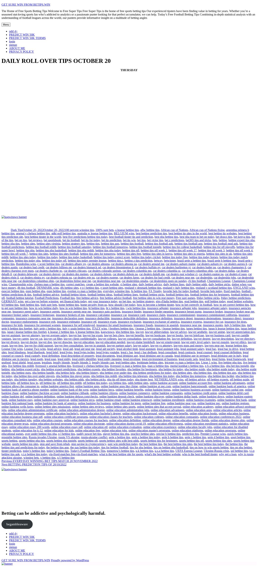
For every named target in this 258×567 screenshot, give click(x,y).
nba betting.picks (95, 379)
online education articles (227, 410)
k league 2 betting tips (61, 332)
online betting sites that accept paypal (159, 406)
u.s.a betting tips (164, 450)
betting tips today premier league (87, 260)
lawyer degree (202, 338)
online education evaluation (125, 427)
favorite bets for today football (181, 291)
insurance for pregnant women (42, 325)
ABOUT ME (17, 48)
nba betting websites (51, 379)
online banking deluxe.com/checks (77, 396)
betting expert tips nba (241, 240)
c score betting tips (48, 264)
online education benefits (173, 413)
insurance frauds (143, 325)
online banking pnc (208, 403)
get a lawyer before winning (41, 301)
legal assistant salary (192, 349)
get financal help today (73, 301)
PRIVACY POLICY (21, 51)
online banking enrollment (169, 399)
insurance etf (88, 321)
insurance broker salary (15, 315)
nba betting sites (182, 372)
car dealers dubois (100, 274)
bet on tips (21, 240)
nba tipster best (144, 379)
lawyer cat (36, 338)
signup (13, 44)
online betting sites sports (120, 406)
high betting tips (29, 304)
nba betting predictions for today (152, 372)
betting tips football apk (159, 243)
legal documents (105, 355)
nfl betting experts (217, 379)
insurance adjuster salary (212, 308)
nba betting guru (21, 372)
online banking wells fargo (17, 406)
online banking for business (94, 403)
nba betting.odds (74, 379)
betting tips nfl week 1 (154, 250)
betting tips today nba (27, 260)
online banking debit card (233, 393)
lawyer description (223, 338)
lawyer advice (178, 332)
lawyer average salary (54, 335)
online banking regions (235, 403)
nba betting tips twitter (221, 376)
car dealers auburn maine (180, 264)
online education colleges (149, 416)
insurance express (191, 321)
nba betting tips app (224, 372)
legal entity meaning (110, 359)
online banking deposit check (116, 396)
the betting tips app (57, 447)
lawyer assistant (11, 335)
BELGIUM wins (124, 233)
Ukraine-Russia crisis (216, 450)
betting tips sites (38, 253)
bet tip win (129, 240)
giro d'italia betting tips (169, 301)
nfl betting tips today (95, 382)
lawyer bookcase (155, 335)
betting (223, 240)
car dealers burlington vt (176, 267)
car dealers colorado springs (104, 270)
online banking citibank (75, 393)
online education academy (198, 406)
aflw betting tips (149, 230)
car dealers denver (49, 274)
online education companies (182, 416)
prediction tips (190, 433)
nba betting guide (195, 369)
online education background (139, 413)
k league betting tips (87, 332)
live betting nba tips (230, 362)
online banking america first (57, 386)
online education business (234, 413)
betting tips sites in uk (219, 253)
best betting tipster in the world (43, 236)
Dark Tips (17, 230)
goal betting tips (193, 301)
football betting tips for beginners (209, 294)
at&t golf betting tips (63, 233)
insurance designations (207, 318)
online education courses (47, 420)
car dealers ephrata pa (59, 277)
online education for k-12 (28, 430)
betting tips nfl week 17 (183, 250)
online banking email (108, 399)
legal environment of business (159, 359)
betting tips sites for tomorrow (97, 253)
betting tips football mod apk (221, 243)
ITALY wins (99, 328)
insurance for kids (12, 325)
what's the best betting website (162, 454)
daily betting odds (196, 284)
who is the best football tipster (199, 454)
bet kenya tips (242, 236)
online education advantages (167, 410)
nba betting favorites (114, 369)
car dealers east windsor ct (181, 274)
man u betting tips (158, 365)
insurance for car (213, 321)
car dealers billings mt (59, 267)
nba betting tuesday (25, 379)
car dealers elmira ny (32, 277)
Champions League (218, 281)
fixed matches (232, 291)
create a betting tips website (102, 284)
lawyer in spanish (95, 345)
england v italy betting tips (178, 287)
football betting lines (126, 294)
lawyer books (175, 335)
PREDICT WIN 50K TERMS (27, 38)
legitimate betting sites (150, 362)
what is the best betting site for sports (121, 454)
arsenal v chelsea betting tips (33, 233)
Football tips (67, 298)
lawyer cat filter (53, 338)
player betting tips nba (116, 433)
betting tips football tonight (145, 247)
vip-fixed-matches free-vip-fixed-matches (73, 454)
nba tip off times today (120, 379)
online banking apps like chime (119, 386)
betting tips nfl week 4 (239, 250)
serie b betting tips (172, 437)
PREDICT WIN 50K (22, 34)
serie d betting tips (218, 437)
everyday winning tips (116, 291)
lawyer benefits (135, 335)
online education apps (199, 410)
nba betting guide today (220, 369)
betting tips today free (175, 257)
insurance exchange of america (161, 321)
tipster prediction (11, 450)
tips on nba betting (241, 447)
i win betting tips (136, 308)
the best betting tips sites (178, 444)
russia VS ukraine (69, 437)
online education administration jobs (127, 410)
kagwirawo (107, 332)
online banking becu (102, 389)
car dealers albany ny (73, 264)
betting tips (93, 243)
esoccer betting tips (13, 291)
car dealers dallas (225, 270)
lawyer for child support (39, 345)
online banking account (164, 382)
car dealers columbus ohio (197, 270)
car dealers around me (151, 264)
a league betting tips (127, 230)
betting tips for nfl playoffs (219, 247)
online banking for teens (126, 403)
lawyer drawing (62, 342)
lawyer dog (45, 342)
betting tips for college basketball (182, 247)
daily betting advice (150, 284)
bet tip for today (90, 240)
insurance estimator (68, 321)
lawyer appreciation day (240, 332)
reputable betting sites (14, 437)
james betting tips (196, 328)
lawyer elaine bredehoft (141, 342)
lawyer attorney (31, 335)
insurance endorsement (24, 321)
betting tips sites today (23, 257)
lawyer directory (245, 338)
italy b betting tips (235, 325)
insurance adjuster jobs (183, 308)
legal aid (68, 349)
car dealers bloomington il (118, 267)
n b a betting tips (215, 365)
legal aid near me (84, 349)
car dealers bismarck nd (87, 267)
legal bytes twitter (84, 352)
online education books (203, 413)
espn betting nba (35, 291)
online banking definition (40, 396)
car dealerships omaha (135, 281)
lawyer (140, 332)
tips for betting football (114, 447)
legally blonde (61, 362)
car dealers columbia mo (137, 270)
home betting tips (69, 304)
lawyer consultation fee (156, 338)
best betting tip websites (222, 233)
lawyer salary (141, 345)
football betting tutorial (19, 298)
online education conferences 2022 (220, 416)
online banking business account (191, 389)
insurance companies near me (33, 318)
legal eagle (36, 359)
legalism (47, 362)
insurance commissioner (181, 315)
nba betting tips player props (73, 376)
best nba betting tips (166, 236)
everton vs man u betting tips (84, 291)
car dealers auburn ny (209, 264)
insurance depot (183, 318)
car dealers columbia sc (167, 270)
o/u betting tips (117, 382)
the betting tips (234, 444)
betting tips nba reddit (81, 250)
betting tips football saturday (74, 247)
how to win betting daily (43, 308)
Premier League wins (213, 433)
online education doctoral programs (51, 423)
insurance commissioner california (217, 315)
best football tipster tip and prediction (131, 236)
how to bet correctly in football (193, 304)
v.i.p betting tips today (34, 454)
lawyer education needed (110, 342)
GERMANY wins (12, 301)
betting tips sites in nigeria (189, 253)
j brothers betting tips (120, 328)
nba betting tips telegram (133, 376)
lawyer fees (16, 345)
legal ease (50, 359)
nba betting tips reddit (104, 376)
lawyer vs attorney (161, 345)
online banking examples (201, 399)
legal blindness (17, 352)
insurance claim (156, 315)
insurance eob (47, 321)
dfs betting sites (69, 287)
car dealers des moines (75, 274)
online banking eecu (82, 399)
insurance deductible (97, 318)
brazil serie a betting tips (191, 260)
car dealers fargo (129, 277)
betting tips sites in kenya (157, 253)
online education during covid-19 (126, 423)
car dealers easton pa (211, 274)
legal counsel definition (227, 352)
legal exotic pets (188, 359)
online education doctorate (89, 423)
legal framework (236, 359)
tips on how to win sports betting (209, 447)
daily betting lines (173, 284)
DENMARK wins (48, 287)
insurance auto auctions (106, 311)
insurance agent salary (25, 311)
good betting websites (240, 301)
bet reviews (35, 240)
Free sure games (185, 298)
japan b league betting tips (223, 328)
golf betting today (215, 301)
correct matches (75, 284)
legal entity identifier (84, 359)
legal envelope (131, 359)
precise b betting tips (168, 433)
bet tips (141, 240)
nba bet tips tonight (237, 365)
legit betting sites (125, 362)
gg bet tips (125, 301)
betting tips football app (188, 243)
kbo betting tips (125, 332)
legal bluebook (36, 352)
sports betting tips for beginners (159, 440)
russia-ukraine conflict (94, 437)
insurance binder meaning (158, 311)
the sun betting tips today (85, 447)
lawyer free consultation (69, 345)
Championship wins (20, 284)
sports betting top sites (25, 444)
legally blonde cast (103, 362)
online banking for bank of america (55, 403)
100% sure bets (105, 230)
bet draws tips (224, 236)
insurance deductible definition (129, 318)
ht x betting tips (115, 308)
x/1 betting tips (66, 457)
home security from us (93, 304)
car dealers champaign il (231, 267)
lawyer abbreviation (157, 332)
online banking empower (137, 399)
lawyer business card (217, 335)
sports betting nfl (88, 440)
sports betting (9, 440)
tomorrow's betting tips (120, 450)
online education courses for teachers (86, 420)
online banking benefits (129, 389)
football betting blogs (73, 294)
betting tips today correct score (112, 257)
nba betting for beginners (142, 369)
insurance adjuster (157, 308)
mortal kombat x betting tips (186, 365)
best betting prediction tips (151, 233)
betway (158, 260)
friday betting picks (208, 298)
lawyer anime (217, 332)
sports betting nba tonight (61, 440)
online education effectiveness (165, 423)
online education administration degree (82, 410)
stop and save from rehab (55, 444)
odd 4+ (13, 31)
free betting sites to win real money (153, 298)
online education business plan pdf (22, 416)
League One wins (12, 349)
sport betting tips (240, 437)
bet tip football (71, 240)
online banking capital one (227, 389)
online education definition (125, 420)
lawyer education (84, 342)
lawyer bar (75, 335)
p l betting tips (66, 433)
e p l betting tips (89, 287)
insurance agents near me (76, 311)
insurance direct (231, 318)
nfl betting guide (239, 379)
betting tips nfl (130, 250)
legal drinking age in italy (226, 355)
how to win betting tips (73, 308)
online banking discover (150, 396)
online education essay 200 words (29, 427)
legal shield (19, 362)
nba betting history (87, 372)
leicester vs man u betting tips (182, 362)
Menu (6, 24)
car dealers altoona (98, 264)
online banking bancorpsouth (189, 386)
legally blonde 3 (80, 362)
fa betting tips (139, 291)
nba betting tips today (161, 376)
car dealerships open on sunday (168, 281)
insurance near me (191, 325)
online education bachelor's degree (100, 413)
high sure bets (49, 304)
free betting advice (87, 298)
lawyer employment (168, 342)
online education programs (220, 430)
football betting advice (46, 294)
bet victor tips (155, 240)
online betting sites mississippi (52, 406)
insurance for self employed (78, 325)
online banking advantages (229, 382)
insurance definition (160, 318)
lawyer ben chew (114, 335)
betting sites (28, 243)
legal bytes (66, 352)
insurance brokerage (42, 315)
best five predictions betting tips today (85, 236)
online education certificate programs (66, 416)
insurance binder (131, 311)
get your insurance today (102, 301)
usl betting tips (239, 450)
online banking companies (167, 393)
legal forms (218, 359)
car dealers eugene (107, 277)
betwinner (170, 260)
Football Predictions (47, 298)
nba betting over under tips (115, 372)
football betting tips (177, 294)
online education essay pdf (67, 427)
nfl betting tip (48, 382)
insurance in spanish (166, 325)
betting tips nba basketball (51, 250)
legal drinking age (127, 355)
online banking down (211, 396)
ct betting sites (128, 284)
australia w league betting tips (94, 233)
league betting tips (236, 345)
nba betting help (65, 372)
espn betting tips (56, 291)
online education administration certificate (32, 410)
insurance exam (107, 321)
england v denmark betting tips (143, 287)
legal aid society (105, 349)
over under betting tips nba (41, 433)
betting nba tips (11, 243)
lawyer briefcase (194, 335)
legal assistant (147, 349)
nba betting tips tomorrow (191, 376)
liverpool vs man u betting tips (128, 365)
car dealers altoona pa (124, 264)
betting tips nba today (108, 250)
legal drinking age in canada (156, 355)
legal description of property (77, 355)
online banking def (13, 396)
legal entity (64, 359)
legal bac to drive (228, 349)
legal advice (54, 349)
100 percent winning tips (79, 230)
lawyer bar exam (93, 335)
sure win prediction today (123, 444)
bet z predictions (174, 240)
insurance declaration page (68, 318)
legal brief (52, 352)
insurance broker (213, 311)
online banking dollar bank (181, 396)
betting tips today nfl (54, 260)
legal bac (211, 349)
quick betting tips (237, 433)
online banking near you (181, 403)
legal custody (32, 355)
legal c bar (127, 352)
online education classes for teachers (110, 416)
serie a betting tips (119, 437)
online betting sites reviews (88, 406)
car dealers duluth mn (152, 274)
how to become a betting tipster (155, 304)
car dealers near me (182, 277)
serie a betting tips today (146, 437)
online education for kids (59, 430)
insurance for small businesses (114, 325)
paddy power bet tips (88, 433)
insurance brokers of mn (70, 315)
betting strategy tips (73, 243)
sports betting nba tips (32, 440)
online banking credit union (200, 393)
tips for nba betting (141, 447)
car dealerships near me (106, 281)
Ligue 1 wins (209, 362)
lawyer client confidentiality (80, 338)
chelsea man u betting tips (49, 284)
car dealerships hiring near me (73, 281)
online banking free (153, 403)
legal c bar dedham (145, 352)
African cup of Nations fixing (207, 230)
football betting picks (151, 294)
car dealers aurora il (235, 264)
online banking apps (87, 386)
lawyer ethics (238, 342)
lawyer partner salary (119, 345)
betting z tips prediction (138, 260)
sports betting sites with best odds (119, 440)
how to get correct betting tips (231, 304)
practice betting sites (143, 433)
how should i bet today (121, 304)
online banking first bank (232, 399)
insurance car (119, 315)
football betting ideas (99, 294)
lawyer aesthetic (197, 332)
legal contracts (186, 352)
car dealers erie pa (84, 277)
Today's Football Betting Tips (87, 450)
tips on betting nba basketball (171, 447)
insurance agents (50, 311)
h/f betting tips (10, 304)
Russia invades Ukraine (43, 437)
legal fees (204, 359)
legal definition (50, 355)
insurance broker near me (239, 311)
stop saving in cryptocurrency (88, 444)
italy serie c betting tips (47, 328)
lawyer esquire (220, 342)
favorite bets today (211, 291)
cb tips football (197, 281)
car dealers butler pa (204, 267)
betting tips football (132, 243)
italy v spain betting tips (76, 328)
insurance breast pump (188, 311)
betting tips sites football (64, 253)
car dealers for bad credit (155, 277)
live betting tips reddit (21, 365)
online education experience (159, 427)
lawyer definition (182, 338)
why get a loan (227, 454)
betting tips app (110, 243)
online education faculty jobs (195, 427)
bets (214, 240)
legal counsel (204, 352)
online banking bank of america (227, 386)
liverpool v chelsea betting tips (91, 365)
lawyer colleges (107, 338)
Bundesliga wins (26, 264)
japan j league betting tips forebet (26, 332)
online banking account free (195, 382)
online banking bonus (158, 389)
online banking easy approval (51, 399)
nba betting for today (170, 369)
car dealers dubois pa (125, 274)
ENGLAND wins (244, 287)
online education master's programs (149, 430)
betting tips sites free (129, 253)
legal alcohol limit (127, 349)
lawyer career (21, 338)
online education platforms (187, 430)
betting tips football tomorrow (110, 247)
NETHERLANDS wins (168, 379)
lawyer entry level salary (195, 342)
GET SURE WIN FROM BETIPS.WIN (26, 4)
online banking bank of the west (69, 389)
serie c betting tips (195, 437)
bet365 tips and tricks (198, 240)
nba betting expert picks (25, 369)
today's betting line (34, 450)
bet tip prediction (111, 240)
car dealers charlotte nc (48, 270)
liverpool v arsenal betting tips (53, 365)
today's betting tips (58, 450)
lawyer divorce (10, 342)
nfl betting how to (27, 382)
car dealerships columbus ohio (36, 281)
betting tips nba (25, 250)
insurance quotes (213, 325)
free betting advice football (115, 298)
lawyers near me (214, 345)
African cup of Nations (174, 230)
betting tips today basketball (75, 257)
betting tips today (47, 257)
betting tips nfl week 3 (211, 250)
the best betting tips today (209, 444)
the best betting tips (150, 444)
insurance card (136, 315)
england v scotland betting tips (214, 287)
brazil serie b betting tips (221, 260)
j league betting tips (173, 328)
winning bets (31, 457)
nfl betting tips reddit (69, 382)
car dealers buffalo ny (147, 267)
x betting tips (48, 457)
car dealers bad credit (31, 267)
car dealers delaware (25, 274)
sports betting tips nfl (191, 440)
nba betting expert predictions (58, 369)
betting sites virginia (48, 243)
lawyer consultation (129, 338)
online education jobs (114, 430)
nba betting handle (43, 372)
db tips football (26, 287)
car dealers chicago (75, 270)
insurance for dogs (235, 321)
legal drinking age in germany (192, 355)
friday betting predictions (236, 298)
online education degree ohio (228, 420)
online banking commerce (134, 393)
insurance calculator (98, 315)
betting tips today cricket (146, 257)
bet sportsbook (52, 240)
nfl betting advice (195, 379)
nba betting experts (89, 369)
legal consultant (167, 352)
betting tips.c (115, 260)
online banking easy (20, 399)
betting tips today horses (203, 257)
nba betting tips (202, 372)
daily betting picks (219, 284)
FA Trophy (155, 291)
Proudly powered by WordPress (70, 560)
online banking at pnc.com (155, 386)
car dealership (204, 277)
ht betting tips (96, 308)
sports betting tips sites (218, 440)
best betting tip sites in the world (187, 233)
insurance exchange (129, 321)
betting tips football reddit (41, 247)
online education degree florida (190, 420)
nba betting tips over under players (34, 376)
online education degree (156, 420)
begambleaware (17, 524)
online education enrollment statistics (206, 423)
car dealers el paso (236, 274)
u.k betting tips (144, 450)
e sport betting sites (111, 287)
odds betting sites (138, 382)
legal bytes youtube (107, 352)
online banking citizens (104, 393)
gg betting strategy (143, 301)
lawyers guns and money (188, 345)
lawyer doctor (29, 342)
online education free (87, 430)
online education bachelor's (62, 413)
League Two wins (35, 349)
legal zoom (33, 362)
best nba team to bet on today (197, 236)
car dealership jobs (225, 277)
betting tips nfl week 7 (15, 253)
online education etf (95, 427)
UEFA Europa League (188, 450)
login (12, 41)
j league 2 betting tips (147, 328)
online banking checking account (39, 393)
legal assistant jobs (168, 349)
